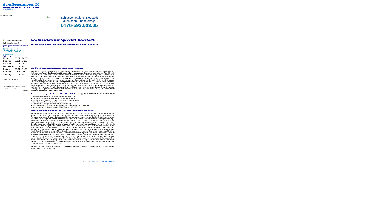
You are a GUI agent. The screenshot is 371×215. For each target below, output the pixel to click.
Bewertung (25, 90)
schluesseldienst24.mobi (97, 161)
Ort (106, 161)
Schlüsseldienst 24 (21, 4)
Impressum (111, 161)
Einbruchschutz (11, 79)
